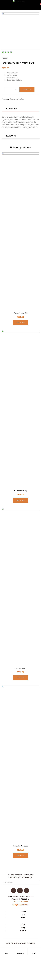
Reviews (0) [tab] (11, 136)
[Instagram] (26, 890)
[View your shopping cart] (38, 5)
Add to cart (27, 89)
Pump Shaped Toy (20, 313)
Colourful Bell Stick (20, 846)
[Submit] (35, 882)
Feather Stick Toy (20, 490)
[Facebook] (13, 890)
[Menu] (2, 5)
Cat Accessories (15, 99)
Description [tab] (11, 109)
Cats (22, 99)
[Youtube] (20, 890)
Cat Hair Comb (20, 668)
